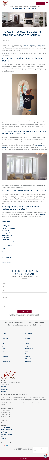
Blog (3, 251)
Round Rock (5, 338)
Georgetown (28, 346)
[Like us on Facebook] (2, 445)
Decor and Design (6, 232)
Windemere (5, 356)
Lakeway (27, 343)
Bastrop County (6, 361)
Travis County (6, 358)
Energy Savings (6, 260)
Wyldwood (27, 356)
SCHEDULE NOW (24, 311)
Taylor (4, 336)
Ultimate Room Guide (7, 257)
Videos (3, 255)
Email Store (4, 391)
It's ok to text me (10, 307)
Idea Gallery (5, 250)
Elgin (4, 348)
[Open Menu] (47, 3)
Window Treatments (6, 429)
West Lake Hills (28, 333)
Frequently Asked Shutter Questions (11, 218)
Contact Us (4, 440)
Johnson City (5, 346)
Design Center (5, 431)
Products (4, 248)
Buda (4, 353)
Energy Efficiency (6, 233)
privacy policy (18, 316)
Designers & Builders (6, 434)
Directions (4, 386)
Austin (4, 333)
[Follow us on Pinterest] (4, 445)
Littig (4, 343)
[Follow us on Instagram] (7, 445)
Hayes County (28, 361)
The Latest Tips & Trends (8, 228)
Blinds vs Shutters (6, 262)
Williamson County (29, 358)
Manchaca (27, 341)
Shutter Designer (5, 427)
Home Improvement (7, 235)
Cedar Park (27, 351)
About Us (3, 438)
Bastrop (27, 353)
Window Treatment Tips (8, 241)
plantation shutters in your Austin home (34, 45)
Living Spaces (5, 239)
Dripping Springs (29, 348)
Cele (4, 351)
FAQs (3, 253)
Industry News (5, 237)
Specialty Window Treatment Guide (11, 259)
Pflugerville (27, 338)
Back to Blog (6, 221)
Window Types (5, 230)
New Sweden (5, 341)
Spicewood (27, 336)
